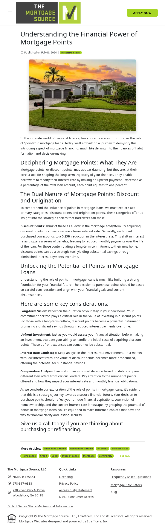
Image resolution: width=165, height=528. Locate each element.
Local (55, 455)
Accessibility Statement (75, 490)
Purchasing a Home (70, 52)
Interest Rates (120, 448)
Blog (114, 492)
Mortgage (89, 455)
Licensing (66, 477)
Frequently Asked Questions (131, 477)
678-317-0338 (22, 483)
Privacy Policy (68, 483)
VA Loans (102, 448)
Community (105, 455)
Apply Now (142, 13)
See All (125, 456)
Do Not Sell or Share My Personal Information (40, 506)
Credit (43, 455)
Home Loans (29, 455)
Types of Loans (70, 455)
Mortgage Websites (33, 521)
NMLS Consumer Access (76, 497)
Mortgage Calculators (126, 485)
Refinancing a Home (81, 448)
